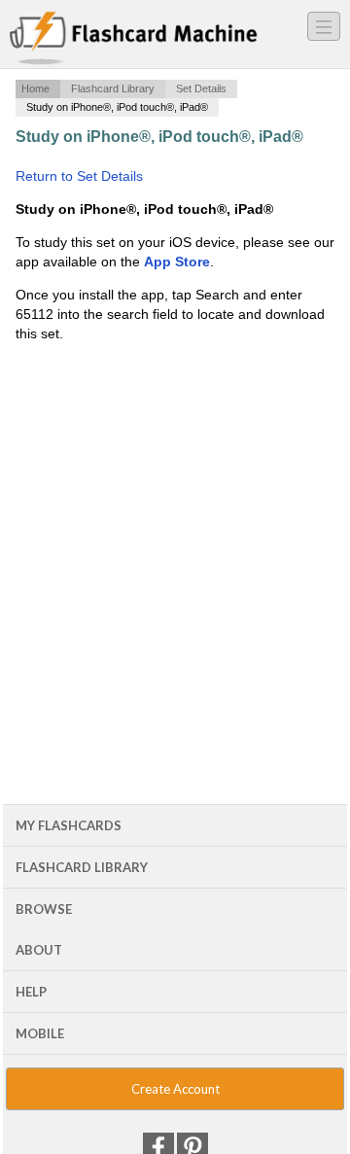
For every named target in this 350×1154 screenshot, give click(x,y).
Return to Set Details (79, 176)
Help (31, 991)
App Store (177, 261)
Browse (44, 909)
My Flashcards (69, 825)
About (39, 950)
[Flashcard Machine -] (134, 39)
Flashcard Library (113, 88)
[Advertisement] (175, 512)
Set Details (201, 88)
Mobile (40, 1033)
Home (35, 88)
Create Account (175, 1089)
